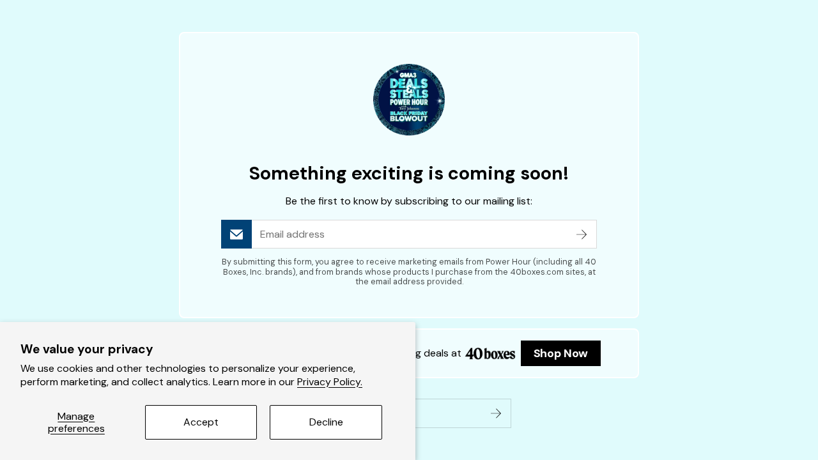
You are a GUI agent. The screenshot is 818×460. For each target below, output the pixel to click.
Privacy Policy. (329, 381)
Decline (326, 422)
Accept (201, 422)
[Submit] (581, 234)
